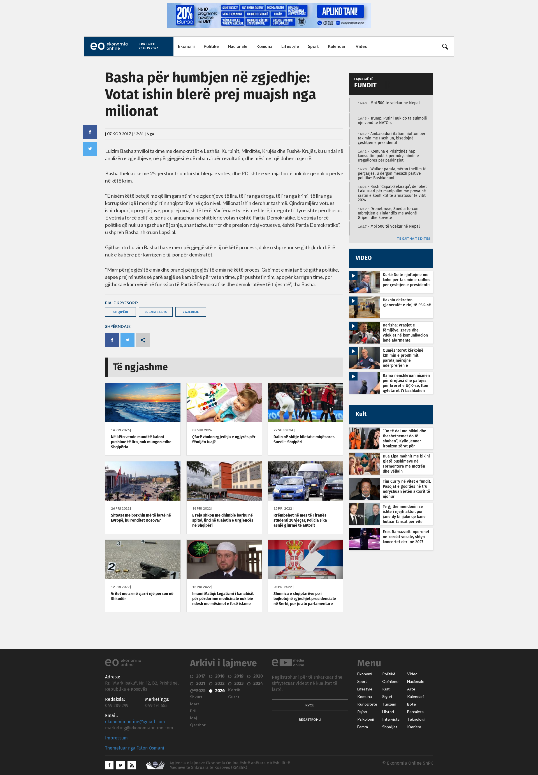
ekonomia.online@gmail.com (135, 722)
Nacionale (237, 46)
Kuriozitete (367, 704)
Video (361, 46)
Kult (386, 689)
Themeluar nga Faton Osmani (134, 748)
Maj (193, 718)
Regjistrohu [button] (310, 719)
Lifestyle (290, 46)
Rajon (362, 712)
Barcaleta (415, 712)
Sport (313, 46)
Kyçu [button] (309, 705)
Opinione (390, 681)
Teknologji (416, 719)
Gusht (234, 697)
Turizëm (389, 704)
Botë (411, 704)
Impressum (116, 738)
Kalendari (337, 46)
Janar (195, 690)
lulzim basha (156, 312)
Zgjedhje (191, 312)
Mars (195, 704)
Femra (362, 727)
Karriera (414, 727)
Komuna (264, 46)
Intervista (391, 719)
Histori (388, 712)
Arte (411, 689)
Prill (194, 711)
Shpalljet (389, 727)
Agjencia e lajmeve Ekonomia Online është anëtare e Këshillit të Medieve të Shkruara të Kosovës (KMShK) (230, 765)
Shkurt (196, 697)
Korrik (234, 690)
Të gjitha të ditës (413, 239)
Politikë (211, 46)
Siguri (387, 697)
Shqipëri (120, 312)
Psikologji (365, 719)
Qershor (198, 725)
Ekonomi (186, 46)
